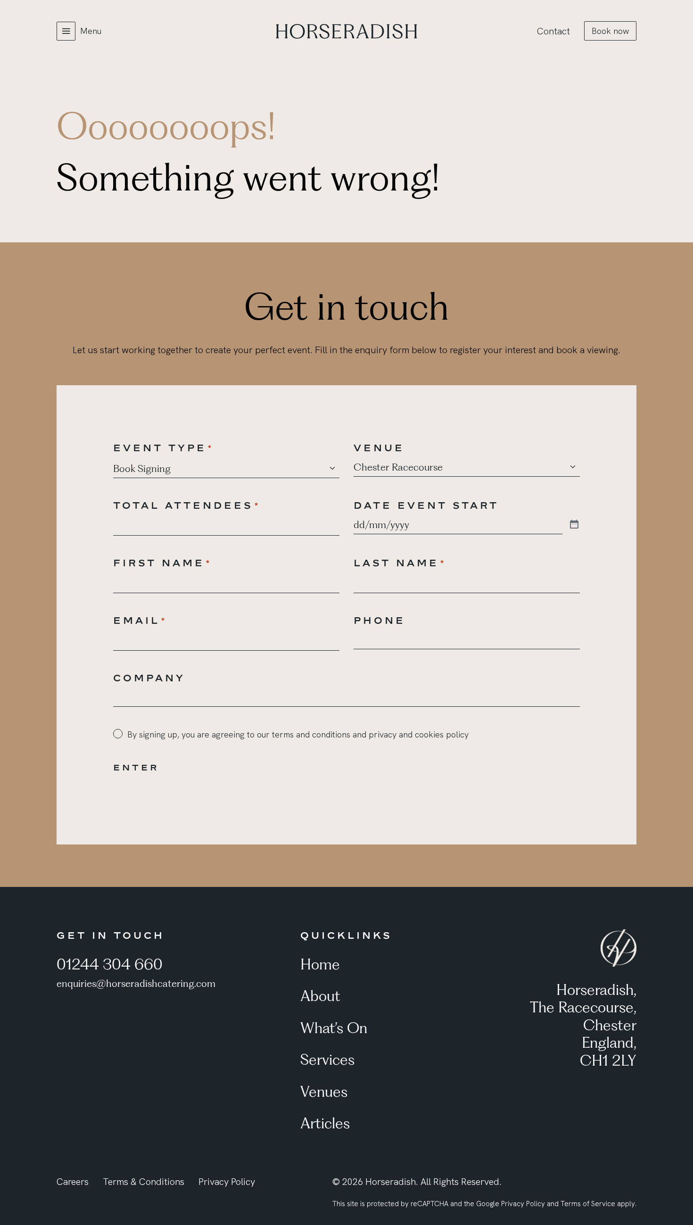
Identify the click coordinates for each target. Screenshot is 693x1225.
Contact (553, 31)
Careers (73, 1181)
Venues (323, 1091)
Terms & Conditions (143, 1181)
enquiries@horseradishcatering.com (136, 983)
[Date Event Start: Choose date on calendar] (574, 525)
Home (320, 964)
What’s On (333, 1027)
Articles (325, 1123)
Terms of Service (588, 1203)
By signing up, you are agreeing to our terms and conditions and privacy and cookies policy (298, 734)
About (320, 995)
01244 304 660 (110, 964)
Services (327, 1059)
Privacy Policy (226, 1181)
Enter (136, 767)
